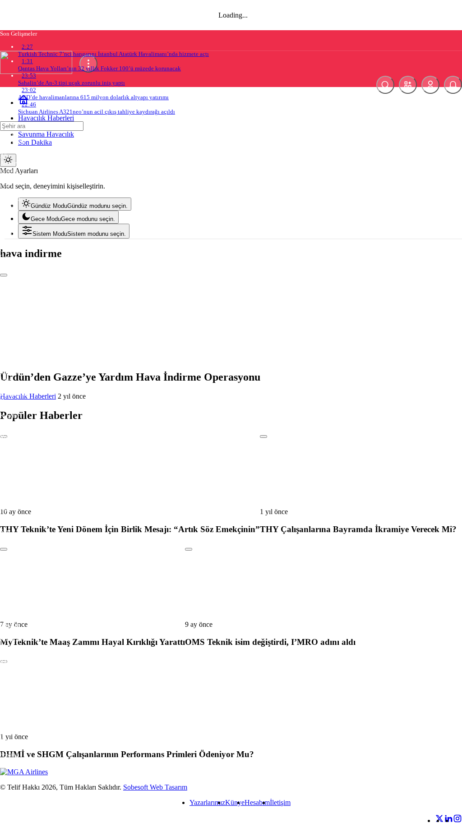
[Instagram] (457, 820)
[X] (439, 820)
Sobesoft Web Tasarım (155, 787)
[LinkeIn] (448, 820)
